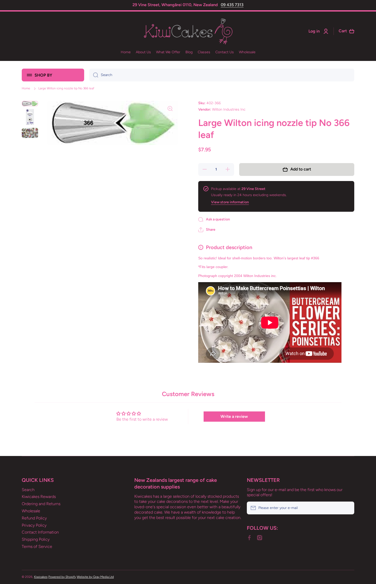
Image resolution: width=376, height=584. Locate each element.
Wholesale (31, 510)
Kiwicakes (41, 577)
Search (28, 489)
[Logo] (188, 31)
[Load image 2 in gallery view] (30, 117)
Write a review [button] (234, 416)
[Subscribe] (347, 508)
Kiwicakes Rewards (39, 496)
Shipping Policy (36, 539)
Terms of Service (37, 546)
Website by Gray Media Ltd (95, 577)
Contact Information (40, 532)
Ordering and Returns (41, 503)
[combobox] (221, 75)
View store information (230, 202)
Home (26, 88)
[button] (206, 229)
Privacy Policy (34, 525)
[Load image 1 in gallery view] (30, 104)
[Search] (93, 75)
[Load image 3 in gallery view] (30, 133)
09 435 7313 (232, 4)
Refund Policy (34, 518)
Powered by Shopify (62, 577)
